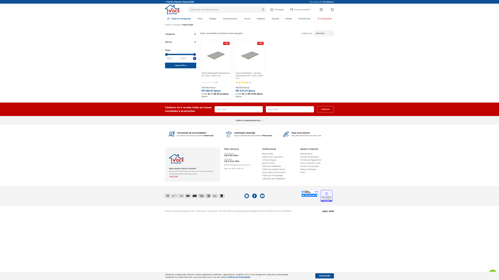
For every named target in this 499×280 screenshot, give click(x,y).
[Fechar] (321, 112)
